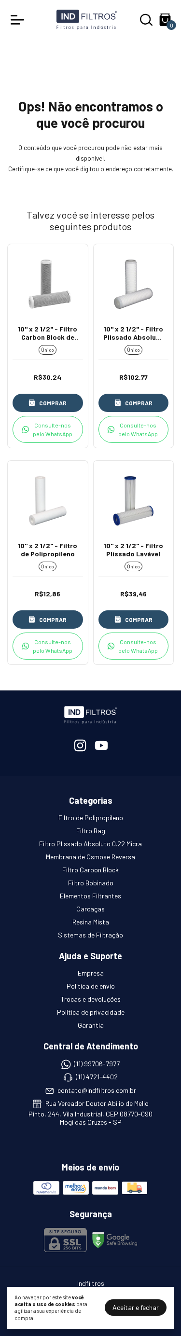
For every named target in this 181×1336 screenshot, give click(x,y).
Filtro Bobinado (90, 883)
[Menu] (19, 20)
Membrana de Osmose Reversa (90, 857)
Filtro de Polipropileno (90, 817)
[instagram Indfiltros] (80, 745)
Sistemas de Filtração (90, 935)
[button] (48, 429)
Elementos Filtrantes (90, 896)
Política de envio (91, 986)
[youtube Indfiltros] (101, 745)
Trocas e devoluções (91, 999)
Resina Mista (90, 922)
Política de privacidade (91, 1012)
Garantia (91, 1025)
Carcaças (90, 909)
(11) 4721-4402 (97, 1077)
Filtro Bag (90, 830)
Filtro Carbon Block (90, 870)
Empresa (91, 973)
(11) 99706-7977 (97, 1064)
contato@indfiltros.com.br (96, 1090)
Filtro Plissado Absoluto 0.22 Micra (90, 844)
